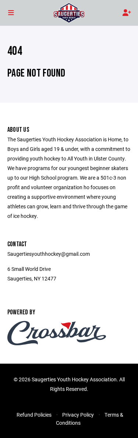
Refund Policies (34, 414)
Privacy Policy (78, 414)
